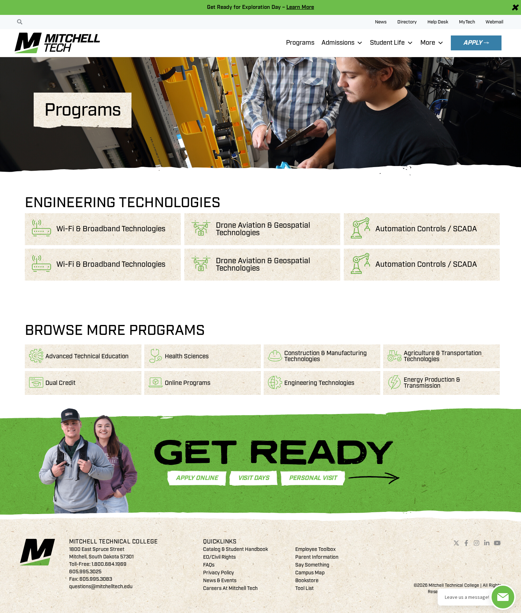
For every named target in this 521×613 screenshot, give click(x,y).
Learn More (300, 7)
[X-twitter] (456, 543)
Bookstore (307, 581)
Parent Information (316, 557)
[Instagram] (476, 543)
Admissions (337, 43)
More (427, 43)
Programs (300, 43)
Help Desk (437, 22)
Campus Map (310, 573)
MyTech (467, 22)
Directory (407, 22)
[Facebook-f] (466, 543)
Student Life (387, 43)
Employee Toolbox (315, 549)
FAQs (208, 565)
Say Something (312, 565)
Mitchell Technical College (113, 541)
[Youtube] (497, 543)
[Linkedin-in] (487, 543)
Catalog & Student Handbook (235, 549)
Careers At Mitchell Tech (230, 588)
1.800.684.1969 (109, 564)
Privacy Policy (218, 573)
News (381, 22)
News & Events (219, 581)
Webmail (494, 22)
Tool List (304, 588)
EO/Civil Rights (219, 557)
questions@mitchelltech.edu (101, 587)
